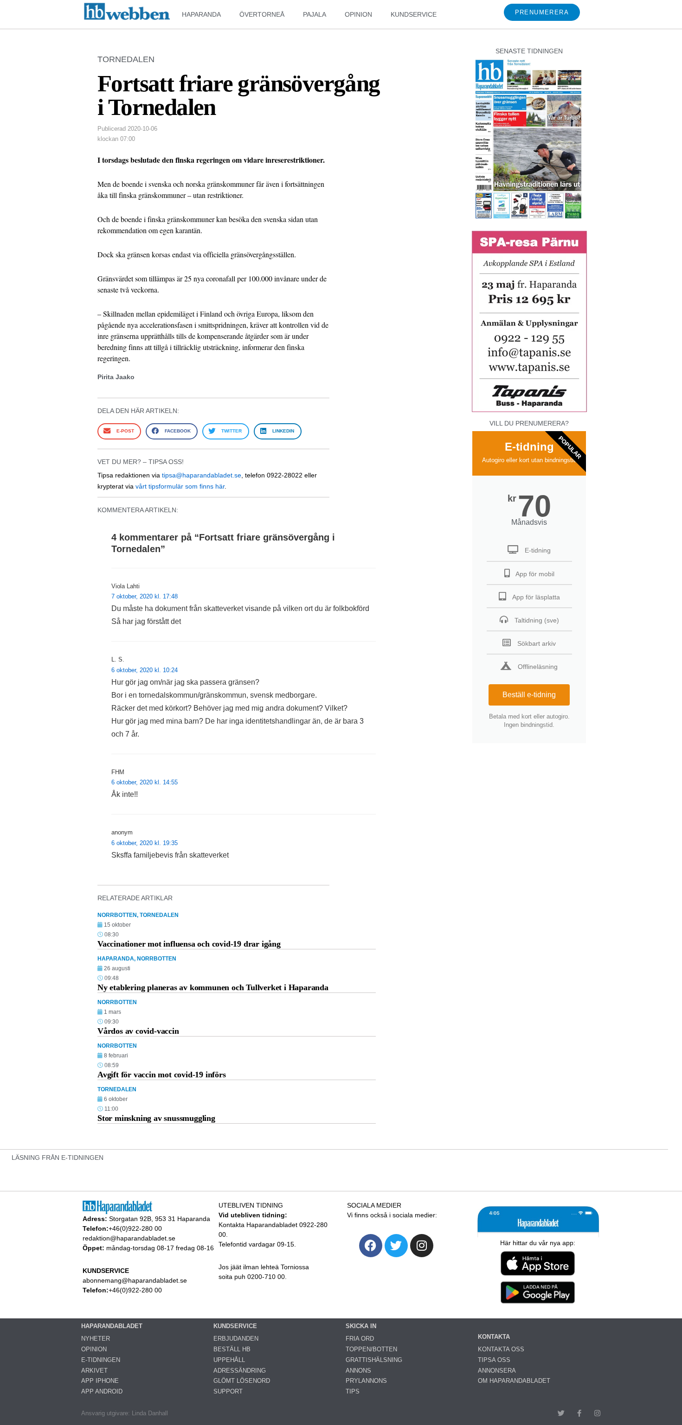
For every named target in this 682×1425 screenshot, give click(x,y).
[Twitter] (396, 1245)
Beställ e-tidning (529, 695)
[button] (119, 431)
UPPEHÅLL (229, 1359)
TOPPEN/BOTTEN (371, 1349)
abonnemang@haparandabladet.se (135, 1280)
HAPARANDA (201, 14)
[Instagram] (421, 1245)
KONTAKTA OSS (501, 1349)
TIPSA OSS (494, 1359)
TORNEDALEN (125, 59)
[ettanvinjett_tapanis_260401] (529, 411)
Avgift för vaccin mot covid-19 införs (161, 1074)
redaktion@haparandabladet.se (129, 1238)
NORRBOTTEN (117, 915)
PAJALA (314, 14)
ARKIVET (94, 1370)
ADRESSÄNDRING (239, 1370)
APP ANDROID (101, 1391)
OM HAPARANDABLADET (514, 1380)
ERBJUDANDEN (235, 1338)
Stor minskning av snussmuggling (156, 1118)
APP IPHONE (100, 1380)
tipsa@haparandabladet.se (201, 475)
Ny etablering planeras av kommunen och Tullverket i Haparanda (212, 987)
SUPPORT (228, 1391)
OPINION (358, 14)
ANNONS (358, 1370)
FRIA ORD (360, 1338)
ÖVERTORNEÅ (261, 14)
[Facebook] (370, 1245)
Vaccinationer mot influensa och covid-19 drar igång (189, 943)
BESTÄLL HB (232, 1349)
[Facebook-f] (579, 1413)
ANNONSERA (497, 1370)
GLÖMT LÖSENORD (241, 1380)
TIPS (353, 1391)
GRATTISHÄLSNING (374, 1359)
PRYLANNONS (366, 1380)
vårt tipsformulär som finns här (180, 486)
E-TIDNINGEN (100, 1359)
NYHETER (95, 1338)
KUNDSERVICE (414, 14)
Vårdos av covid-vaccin (138, 1031)
